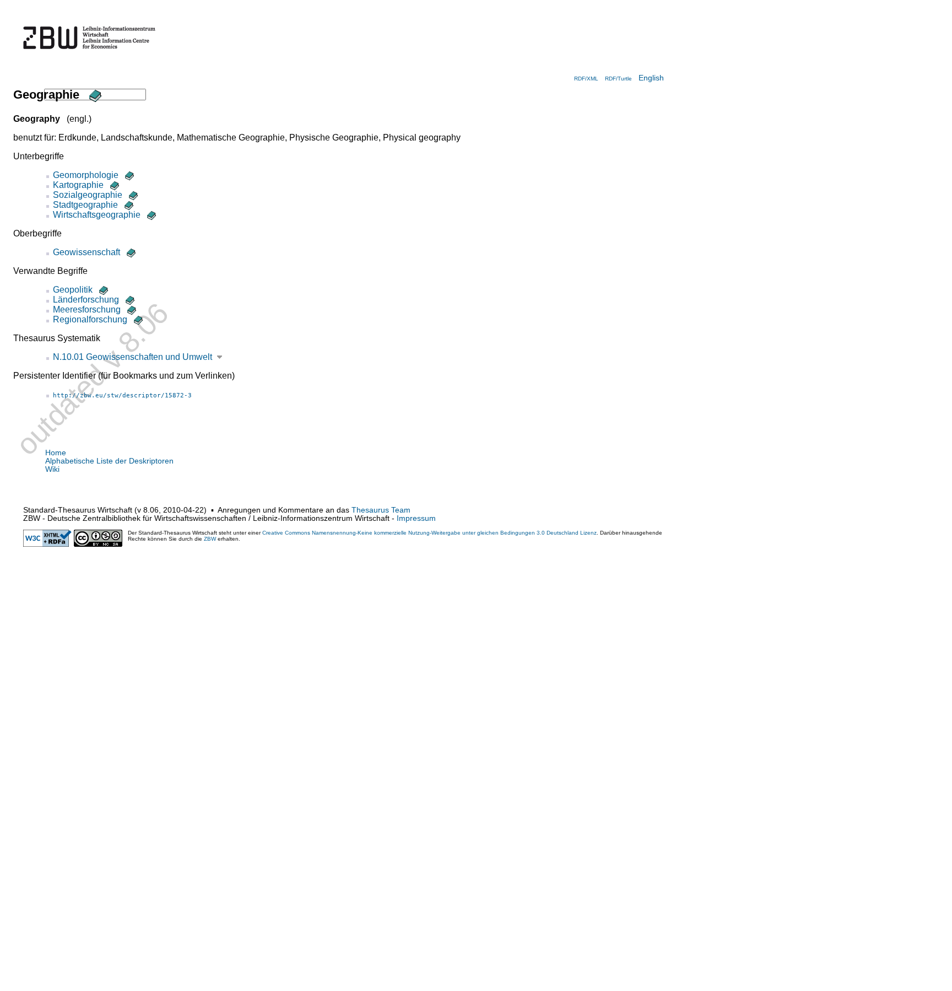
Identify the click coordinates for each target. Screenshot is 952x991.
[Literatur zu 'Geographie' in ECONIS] (93, 94)
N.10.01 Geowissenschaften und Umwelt (132, 357)
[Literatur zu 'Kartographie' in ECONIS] (113, 185)
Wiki (52, 469)
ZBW (210, 539)
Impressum (416, 518)
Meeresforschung (87, 309)
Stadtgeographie (85, 204)
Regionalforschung (90, 319)
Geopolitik (73, 289)
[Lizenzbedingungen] (98, 544)
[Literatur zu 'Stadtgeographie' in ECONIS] (127, 204)
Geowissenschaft (86, 252)
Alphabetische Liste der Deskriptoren (109, 461)
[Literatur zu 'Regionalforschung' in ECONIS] (137, 319)
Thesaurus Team (380, 510)
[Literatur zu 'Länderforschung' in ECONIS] (128, 299)
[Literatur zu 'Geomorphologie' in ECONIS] (128, 175)
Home (55, 453)
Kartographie (78, 185)
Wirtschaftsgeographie (96, 214)
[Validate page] (47, 544)
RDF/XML (586, 79)
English (651, 78)
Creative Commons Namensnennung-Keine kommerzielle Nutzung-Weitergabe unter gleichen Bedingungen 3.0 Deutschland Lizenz (429, 533)
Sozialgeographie (87, 195)
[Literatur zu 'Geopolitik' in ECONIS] (102, 289)
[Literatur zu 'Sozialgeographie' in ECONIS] (132, 195)
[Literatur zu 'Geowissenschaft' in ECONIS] (130, 252)
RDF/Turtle (618, 79)
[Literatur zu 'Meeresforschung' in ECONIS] (130, 309)
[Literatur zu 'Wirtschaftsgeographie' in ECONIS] (150, 214)
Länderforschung (86, 299)
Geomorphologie (85, 175)
